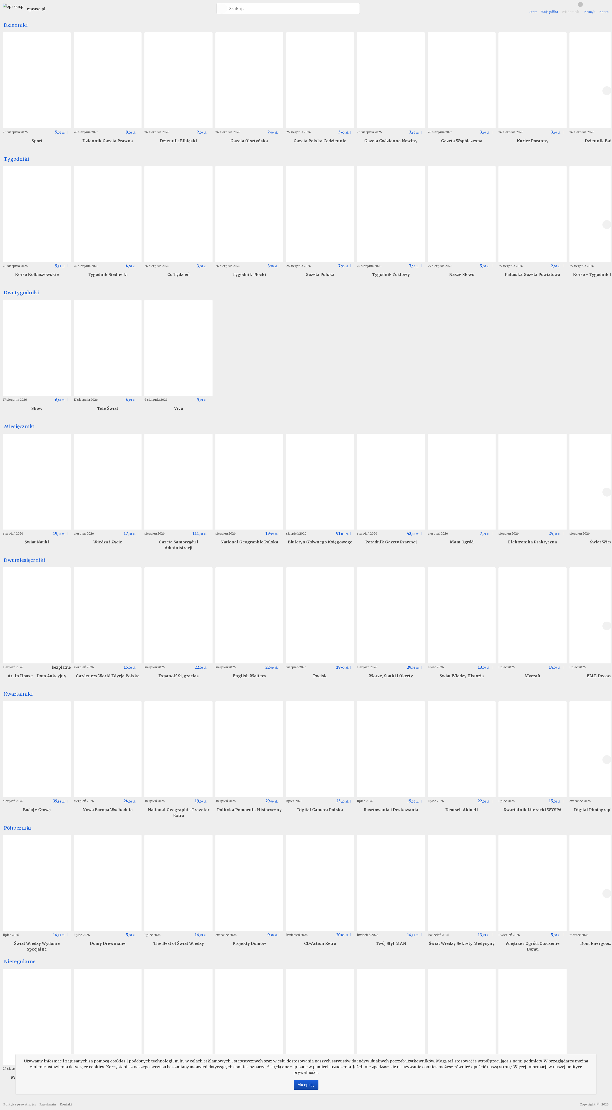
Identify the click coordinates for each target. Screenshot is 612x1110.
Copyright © (590, 1104)
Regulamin (47, 1104)
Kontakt (66, 1104)
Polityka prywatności (19, 1104)
